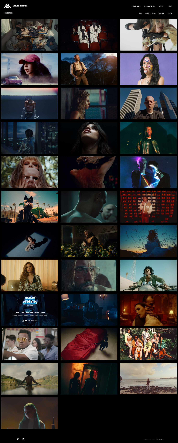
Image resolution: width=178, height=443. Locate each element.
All (141, 13)
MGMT (161, 6)
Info (170, 6)
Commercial (150, 13)
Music (161, 13)
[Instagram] (23, 439)
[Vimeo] (17, 439)
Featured (136, 6)
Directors (9, 13)
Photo (170, 13)
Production (149, 6)
